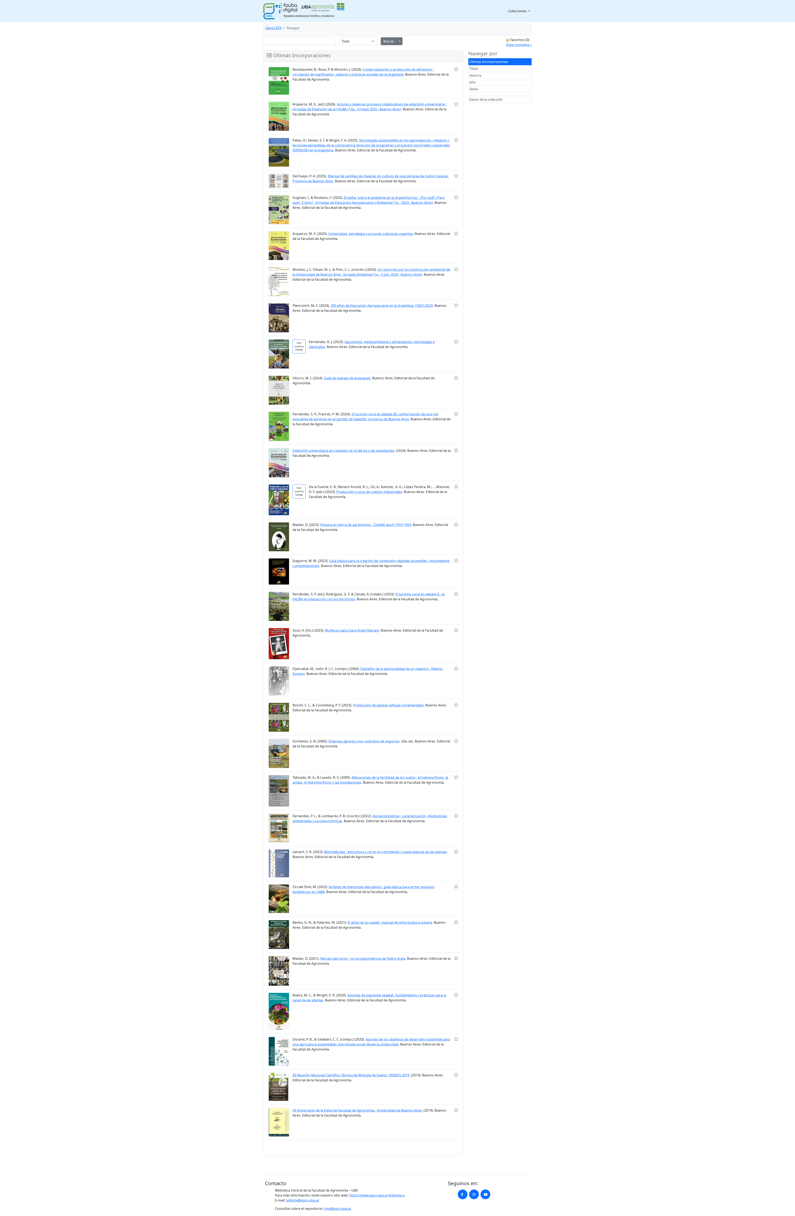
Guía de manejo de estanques (347, 378)
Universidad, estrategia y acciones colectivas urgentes (370, 233)
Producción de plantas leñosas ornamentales (388, 705)
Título (473, 68)
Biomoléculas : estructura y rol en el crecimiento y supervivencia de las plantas (385, 852)
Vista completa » (519, 44)
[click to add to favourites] (456, 69)
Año (472, 82)
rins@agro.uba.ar (337, 1208)
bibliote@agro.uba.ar (302, 1200)
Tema (473, 89)
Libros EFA (273, 28)
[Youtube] (485, 1194)
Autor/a (475, 75)
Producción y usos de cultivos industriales (369, 492)
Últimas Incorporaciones (488, 61)
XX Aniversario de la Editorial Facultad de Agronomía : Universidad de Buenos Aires (357, 1110)
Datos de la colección (485, 99)
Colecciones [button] (518, 11)
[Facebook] (462, 1194)
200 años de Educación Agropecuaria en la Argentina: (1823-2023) (382, 305)
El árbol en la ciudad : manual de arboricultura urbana (390, 922)
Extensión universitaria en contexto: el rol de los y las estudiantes (343, 450)
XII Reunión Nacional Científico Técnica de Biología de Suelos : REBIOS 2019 (351, 1075)
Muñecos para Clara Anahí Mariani (352, 630)
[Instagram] (474, 1194)
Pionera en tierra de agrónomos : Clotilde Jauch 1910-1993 (365, 524)
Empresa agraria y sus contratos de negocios (364, 741)
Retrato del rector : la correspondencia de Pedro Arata (362, 958)
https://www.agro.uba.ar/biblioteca (377, 1195)
